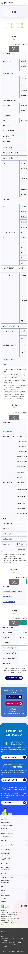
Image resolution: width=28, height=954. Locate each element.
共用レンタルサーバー (7, 822)
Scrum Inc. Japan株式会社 (9, 944)
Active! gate (7, 539)
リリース (4, 898)
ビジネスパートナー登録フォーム (6, 859)
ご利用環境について (5, 922)
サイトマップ (10, 920)
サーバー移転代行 (6, 867)
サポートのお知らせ (6, 895)
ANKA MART (4, 840)
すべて (3, 890)
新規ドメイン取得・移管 (7, 833)
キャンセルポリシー (17, 922)
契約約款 (3, 920)
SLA (2, 924)
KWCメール (4, 828)
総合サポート (4, 874)
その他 (18, 27)
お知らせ (3, 886)
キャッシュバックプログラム (8, 856)
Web (8, 24)
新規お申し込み (12, 703)
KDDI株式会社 (5, 938)
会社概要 (3, 910)
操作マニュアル (7, 597)
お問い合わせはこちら (10, 757)
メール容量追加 (7, 431)
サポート (7, 27)
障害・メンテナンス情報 (7, 877)
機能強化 (4, 901)
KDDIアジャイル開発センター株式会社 (11, 942)
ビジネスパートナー (6, 849)
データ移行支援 (5, 870)
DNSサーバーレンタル (7, 836)
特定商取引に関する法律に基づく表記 (10, 918)
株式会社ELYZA (6, 940)
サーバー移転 (4, 863)
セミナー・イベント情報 (7, 845)
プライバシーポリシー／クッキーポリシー (10, 912)
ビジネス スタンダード (7, 825)
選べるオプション (6, 831)
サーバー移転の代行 (9, 602)
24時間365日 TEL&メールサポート (13, 592)
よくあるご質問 (5, 880)
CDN (4, 364)
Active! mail (21, 549)
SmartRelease (8, 73)
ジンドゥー (5, 933)
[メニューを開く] (25, 3)
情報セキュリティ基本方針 (7, 914)
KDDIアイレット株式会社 (17, 938)
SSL (4, 206)
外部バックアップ (8, 359)
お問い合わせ (11, 697)
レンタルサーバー (5, 819)
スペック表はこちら (12, 678)
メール (18, 24)
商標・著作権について (6, 916)
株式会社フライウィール (8, 946)
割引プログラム (5, 853)
